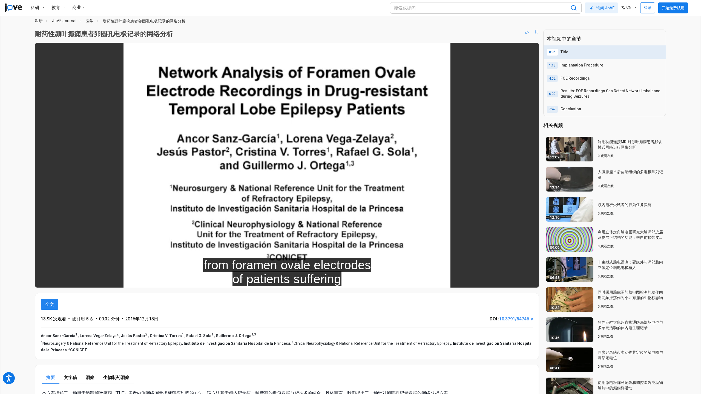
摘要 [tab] (50, 377)
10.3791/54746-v (516, 318)
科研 (39, 21)
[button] (530, 50)
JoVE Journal (64, 21)
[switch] (474, 279)
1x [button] (506, 279)
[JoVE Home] (13, 7)
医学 (90, 21)
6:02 (552, 94)
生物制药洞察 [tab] (116, 377)
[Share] (527, 32)
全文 (49, 304)
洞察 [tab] (90, 377)
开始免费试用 (673, 8)
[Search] (573, 7)
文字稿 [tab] (70, 377)
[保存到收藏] (537, 32)
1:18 (552, 65)
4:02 (552, 78)
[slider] (257, 279)
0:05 (552, 52)
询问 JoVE (605, 8)
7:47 (552, 109)
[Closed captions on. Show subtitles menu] (518, 279)
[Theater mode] (530, 279)
